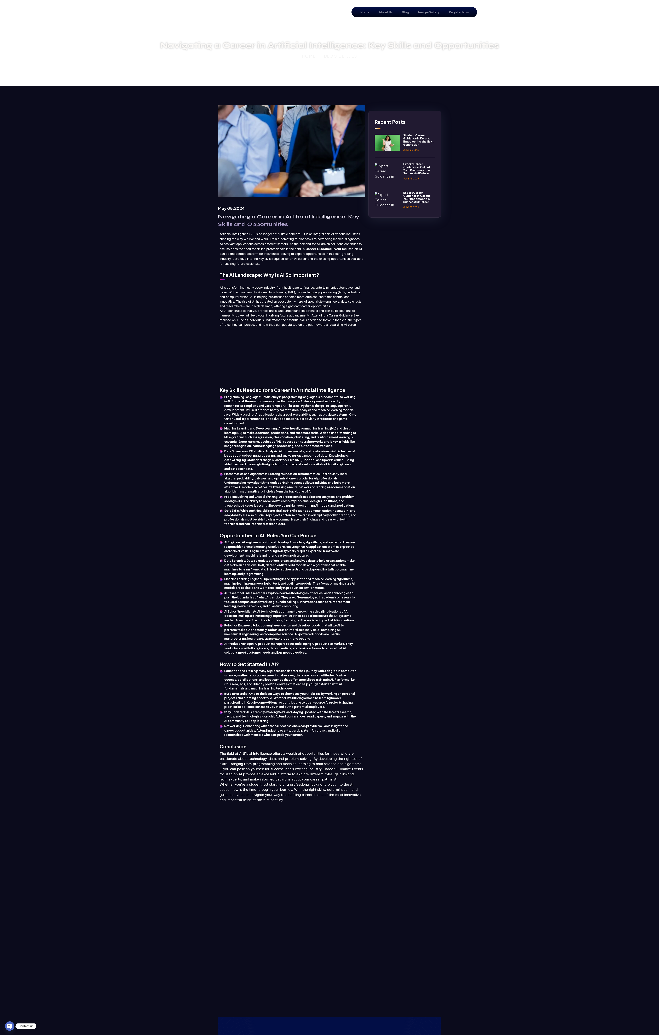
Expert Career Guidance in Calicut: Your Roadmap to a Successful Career (417, 197)
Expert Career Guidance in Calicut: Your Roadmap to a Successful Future (417, 168)
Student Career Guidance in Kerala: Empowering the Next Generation (418, 139)
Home (309, 56)
